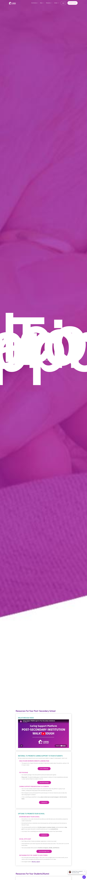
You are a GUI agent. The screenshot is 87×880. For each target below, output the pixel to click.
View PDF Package (44, 782)
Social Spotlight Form (44, 851)
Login (63, 3)
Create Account (72, 2)
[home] (12, 3)
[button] (34, 3)
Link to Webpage (44, 768)
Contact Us (44, 802)
